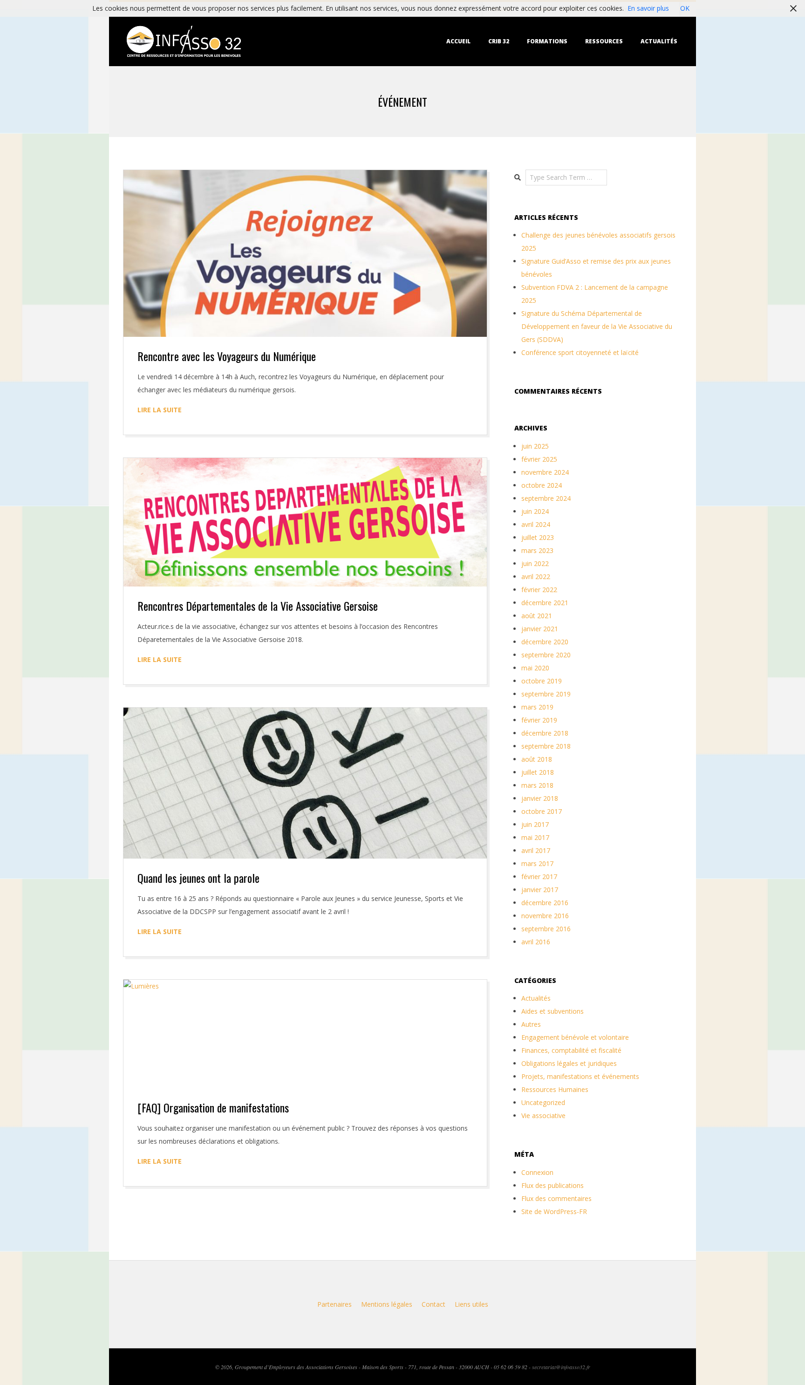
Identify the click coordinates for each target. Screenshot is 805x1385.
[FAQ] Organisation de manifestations (213, 1107)
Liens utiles (471, 1304)
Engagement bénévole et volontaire (575, 1037)
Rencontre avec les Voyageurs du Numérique (226, 356)
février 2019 (539, 720)
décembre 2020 (544, 641)
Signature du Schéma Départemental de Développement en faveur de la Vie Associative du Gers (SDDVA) (596, 326)
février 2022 (539, 589)
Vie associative (543, 1115)
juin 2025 (535, 446)
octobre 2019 (541, 680)
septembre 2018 (546, 746)
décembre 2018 (544, 733)
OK (684, 8)
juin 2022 (535, 563)
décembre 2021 (544, 602)
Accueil (458, 41)
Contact (433, 1304)
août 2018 (536, 759)
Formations (547, 41)
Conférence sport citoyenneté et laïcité (580, 352)
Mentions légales (386, 1304)
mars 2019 (537, 707)
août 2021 (536, 615)
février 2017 (539, 876)
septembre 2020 (546, 654)
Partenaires (334, 1304)
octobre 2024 (541, 485)
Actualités (659, 41)
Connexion (537, 1172)
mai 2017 (535, 837)
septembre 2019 (546, 693)
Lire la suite (159, 409)
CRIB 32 (498, 41)
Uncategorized (543, 1102)
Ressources (604, 41)
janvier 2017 (539, 889)
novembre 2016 (545, 915)
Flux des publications (552, 1185)
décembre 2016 (544, 902)
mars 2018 (537, 785)
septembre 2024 (546, 498)
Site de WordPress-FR (554, 1211)
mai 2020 (535, 667)
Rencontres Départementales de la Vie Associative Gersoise (257, 605)
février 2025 (539, 459)
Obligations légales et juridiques (569, 1063)
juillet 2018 (537, 772)
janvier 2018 (539, 798)
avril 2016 (535, 941)
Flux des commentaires (556, 1198)
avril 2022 (535, 576)
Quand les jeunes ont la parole (198, 877)
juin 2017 (535, 824)
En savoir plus (648, 8)
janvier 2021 (539, 628)
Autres (531, 1024)
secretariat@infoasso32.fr (561, 1367)
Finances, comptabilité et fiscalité (571, 1050)
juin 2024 (535, 511)
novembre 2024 (545, 472)
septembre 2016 (546, 928)
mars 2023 (537, 550)
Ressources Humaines (554, 1089)
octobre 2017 (541, 811)
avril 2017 (535, 850)
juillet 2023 (537, 537)
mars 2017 (537, 863)
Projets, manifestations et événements (580, 1076)
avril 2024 (535, 524)
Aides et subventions (552, 1011)
